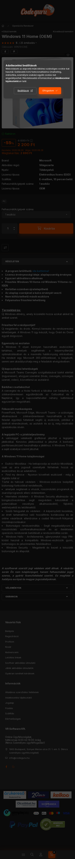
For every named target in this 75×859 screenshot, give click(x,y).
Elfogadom (48, 90)
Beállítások (23, 90)
